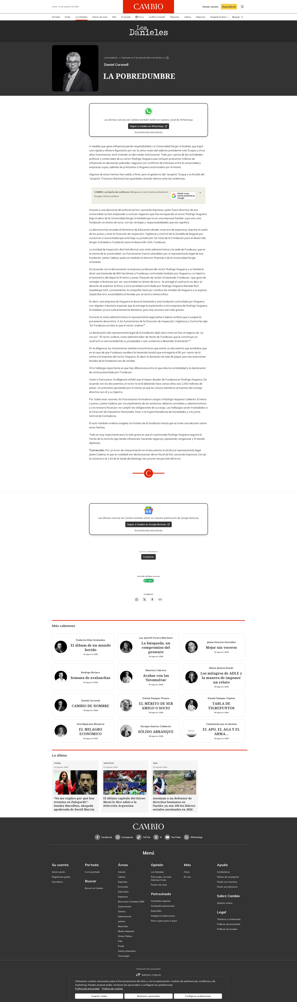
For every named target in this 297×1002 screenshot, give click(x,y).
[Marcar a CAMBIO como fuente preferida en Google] (183, 196)
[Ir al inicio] (148, 6)
